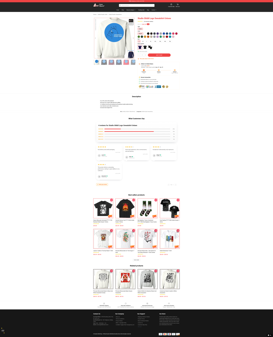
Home (94, 14)
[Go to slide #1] (96, 62)
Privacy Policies (119, 320)
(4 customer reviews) (148, 21)
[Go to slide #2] (104, 62)
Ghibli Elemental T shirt (166, 250)
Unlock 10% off (3, 330)
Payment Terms (141, 318)
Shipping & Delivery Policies (144, 316)
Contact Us (140, 322)
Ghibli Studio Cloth (102, 14)
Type (139, 26)
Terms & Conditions (120, 318)
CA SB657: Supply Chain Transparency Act (125, 324)
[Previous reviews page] (168, 185)
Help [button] (270, 335)
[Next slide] (133, 38)
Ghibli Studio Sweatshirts (115, 14)
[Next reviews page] (175, 185)
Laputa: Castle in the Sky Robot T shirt (103, 250)
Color (139, 31)
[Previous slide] (95, 38)
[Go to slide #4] (118, 62)
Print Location (141, 43)
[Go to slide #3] (111, 62)
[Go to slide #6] (133, 62)
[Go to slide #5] (126, 62)
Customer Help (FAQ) (142, 324)
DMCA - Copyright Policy (121, 322)
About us (118, 316)
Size (139, 39)
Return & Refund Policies (143, 320)
